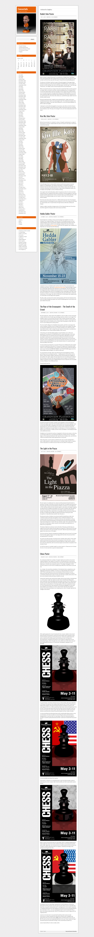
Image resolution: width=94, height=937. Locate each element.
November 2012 (22, 213)
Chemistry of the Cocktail (24, 230)
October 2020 (22, 151)
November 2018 (22, 175)
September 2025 (22, 85)
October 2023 (22, 108)
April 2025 (21, 89)
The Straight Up (22, 249)
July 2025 (21, 86)
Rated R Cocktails (22, 245)
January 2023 (21, 119)
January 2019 (21, 174)
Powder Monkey (22, 46)
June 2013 (21, 203)
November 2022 (22, 122)
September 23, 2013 (45, 312)
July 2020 (21, 155)
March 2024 (21, 102)
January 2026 (21, 79)
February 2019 (22, 172)
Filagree (20, 51)
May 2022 (21, 128)
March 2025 (21, 90)
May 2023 (21, 115)
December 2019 (22, 165)
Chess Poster (45, 553)
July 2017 (21, 177)
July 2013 (21, 201)
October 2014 (22, 187)
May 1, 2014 (43, 17)
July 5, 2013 (43, 451)
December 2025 (22, 80)
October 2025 (22, 83)
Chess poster (54, 225)
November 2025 (22, 82)
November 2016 (22, 180)
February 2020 (22, 162)
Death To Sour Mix (23, 233)
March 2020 (21, 161)
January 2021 (21, 149)
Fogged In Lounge (23, 236)
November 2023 (22, 106)
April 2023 (21, 116)
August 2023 (21, 111)
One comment (60, 556)
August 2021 (21, 139)
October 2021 (22, 136)
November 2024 (22, 96)
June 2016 (21, 181)
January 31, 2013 (44, 556)
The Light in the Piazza (48, 448)
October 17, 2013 (44, 216)
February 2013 (22, 209)
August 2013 (21, 200)
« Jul (18, 68)
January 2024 (21, 103)
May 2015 (21, 184)
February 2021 (22, 148)
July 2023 (21, 112)
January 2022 (21, 134)
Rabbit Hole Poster (47, 13)
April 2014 (21, 191)
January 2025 (21, 93)
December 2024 (22, 95)
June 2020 (21, 157)
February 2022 (22, 132)
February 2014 (22, 194)
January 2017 (21, 178)
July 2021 (21, 141)
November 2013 (22, 196)
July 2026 (21, 75)
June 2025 (21, 87)
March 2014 (21, 193)
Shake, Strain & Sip (23, 246)
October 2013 (22, 197)
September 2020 (22, 152)
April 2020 (21, 160)
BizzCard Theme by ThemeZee (71, 931)
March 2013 (21, 207)
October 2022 (22, 124)
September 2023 (22, 109)
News (20, 221)
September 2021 (22, 138)
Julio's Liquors (22, 240)
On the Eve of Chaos (23, 50)
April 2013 (21, 206)
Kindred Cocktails (22, 242)
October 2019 (22, 168)
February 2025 (22, 92)
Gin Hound (21, 238)
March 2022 (21, 131)
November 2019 (22, 167)
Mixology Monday (22, 243)
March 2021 (21, 147)
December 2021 (22, 135)
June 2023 (21, 113)
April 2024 (21, 100)
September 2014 (22, 188)
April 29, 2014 (44, 119)
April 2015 (21, 185)
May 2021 (21, 144)
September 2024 (22, 99)
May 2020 (21, 158)
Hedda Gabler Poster (47, 213)
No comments (54, 17)
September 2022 (22, 125)
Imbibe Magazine (22, 239)
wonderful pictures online (59, 287)
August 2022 (21, 126)
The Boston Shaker (23, 248)
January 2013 (21, 210)
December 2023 (22, 105)
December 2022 (22, 121)
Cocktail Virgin (22, 232)
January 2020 (21, 164)
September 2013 (22, 198)
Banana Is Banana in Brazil (24, 48)
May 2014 (21, 190)
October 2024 (22, 98)
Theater (55, 216)
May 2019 (21, 170)
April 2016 (21, 183)
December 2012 (22, 211)
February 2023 (22, 118)
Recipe (20, 222)
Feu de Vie (21, 235)
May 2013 (21, 204)
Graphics (49, 17)
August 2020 (21, 154)
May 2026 (21, 77)
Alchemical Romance (23, 47)
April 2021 (21, 145)
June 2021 (21, 142)
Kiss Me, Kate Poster (47, 116)
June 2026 (21, 76)
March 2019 (21, 171)
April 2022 (21, 129)
